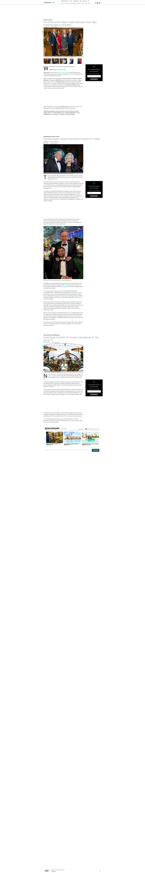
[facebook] (95, 3)
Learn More (95, 450)
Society (62, 3)
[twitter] (97, 3)
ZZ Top (52, 375)
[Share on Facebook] (42, 29)
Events (86, 3)
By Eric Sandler (45, 143)
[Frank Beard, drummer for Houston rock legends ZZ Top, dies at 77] (63, 358)
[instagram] (99, 3)
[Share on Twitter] (42, 31)
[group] (47, 61)
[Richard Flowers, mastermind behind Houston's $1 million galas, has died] (63, 159)
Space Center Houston (63, 72)
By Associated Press (46, 342)
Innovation (79, 3)
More (89, 3)
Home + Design (67, 3)
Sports (82, 3)
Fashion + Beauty (73, 3)
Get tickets (53, 871)
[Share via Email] (42, 33)
